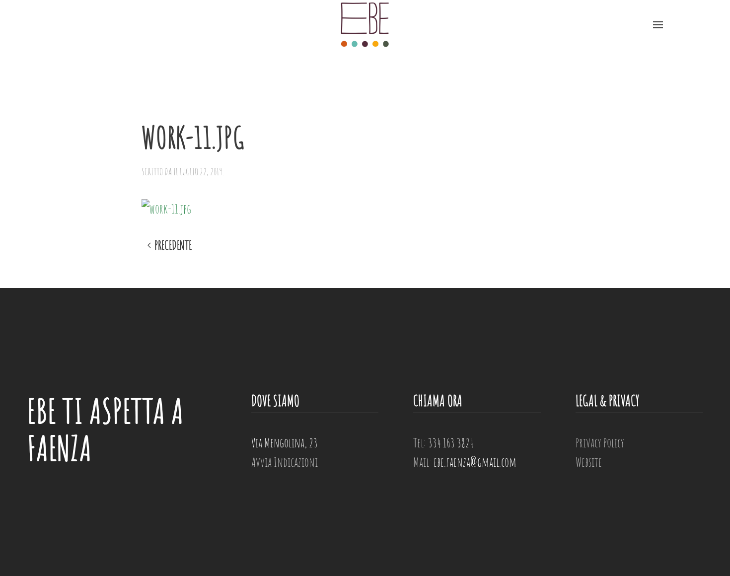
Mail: (464, 462)
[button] (658, 25)
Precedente (173, 245)
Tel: (443, 442)
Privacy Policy (600, 442)
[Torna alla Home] (365, 25)
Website (589, 462)
